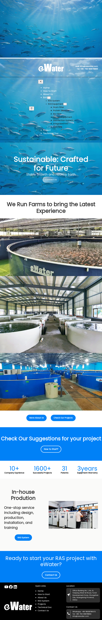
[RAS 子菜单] (49, 97)
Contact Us (51, 179)
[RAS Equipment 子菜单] (65, 104)
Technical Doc (45, 607)
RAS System (43, 600)
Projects (42, 604)
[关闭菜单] (40, 82)
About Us (42, 597)
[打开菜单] (31, 108)
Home (41, 590)
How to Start (44, 594)
